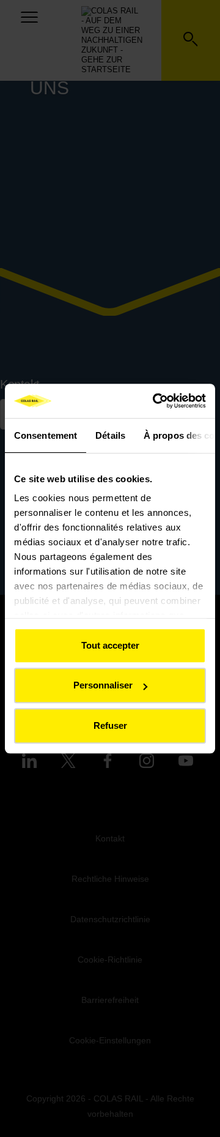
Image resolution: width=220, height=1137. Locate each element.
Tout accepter (110, 645)
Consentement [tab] (45, 435)
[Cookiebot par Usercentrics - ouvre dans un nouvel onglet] (155, 401)
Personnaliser (103, 685)
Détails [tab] (110, 435)
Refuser (110, 725)
